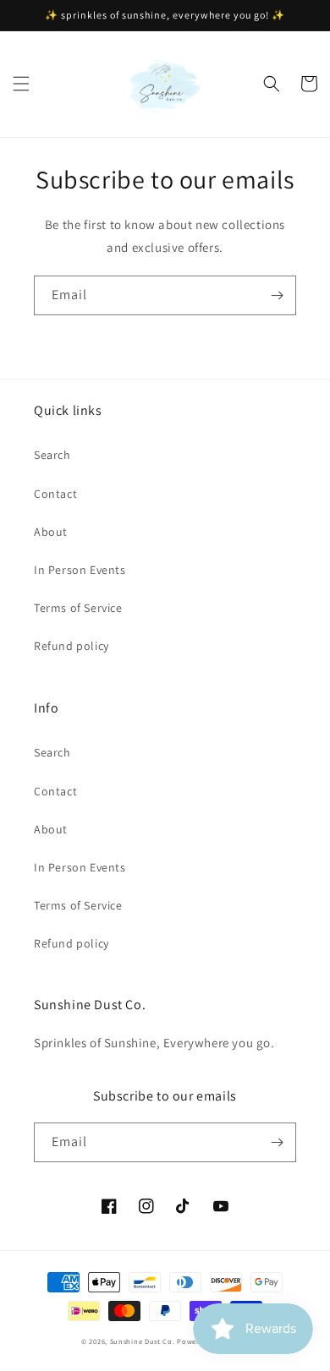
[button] (21, 83)
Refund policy (71, 645)
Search (52, 454)
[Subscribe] (276, 295)
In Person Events (80, 569)
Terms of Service (78, 607)
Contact (55, 493)
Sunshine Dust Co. (142, 1341)
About (51, 531)
